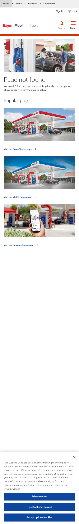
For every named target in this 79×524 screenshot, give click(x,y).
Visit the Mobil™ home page (17, 197)
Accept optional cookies (39, 517)
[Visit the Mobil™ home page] (39, 174)
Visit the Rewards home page (18, 245)
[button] (73, 25)
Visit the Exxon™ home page (18, 149)
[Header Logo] (20, 25)
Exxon (6, 3)
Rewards (32, 3)
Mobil (19, 3)
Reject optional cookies (39, 507)
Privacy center (39, 496)
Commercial (49, 3)
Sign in (59, 11)
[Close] (74, 457)
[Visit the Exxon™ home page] (39, 126)
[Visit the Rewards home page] (39, 222)
